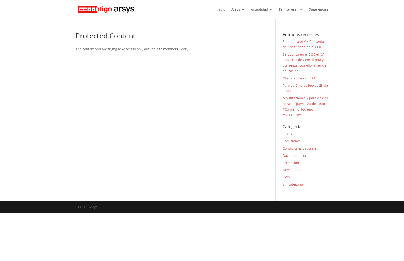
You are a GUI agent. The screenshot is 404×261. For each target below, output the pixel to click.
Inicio (221, 9)
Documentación (295, 155)
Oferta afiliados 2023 (299, 78)
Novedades (291, 170)
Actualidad (259, 9)
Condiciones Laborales (300, 148)
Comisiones (292, 141)
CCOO (287, 134)
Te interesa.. (288, 9)
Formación (291, 163)
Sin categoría (293, 184)
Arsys (235, 9)
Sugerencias (318, 9)
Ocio (286, 177)
